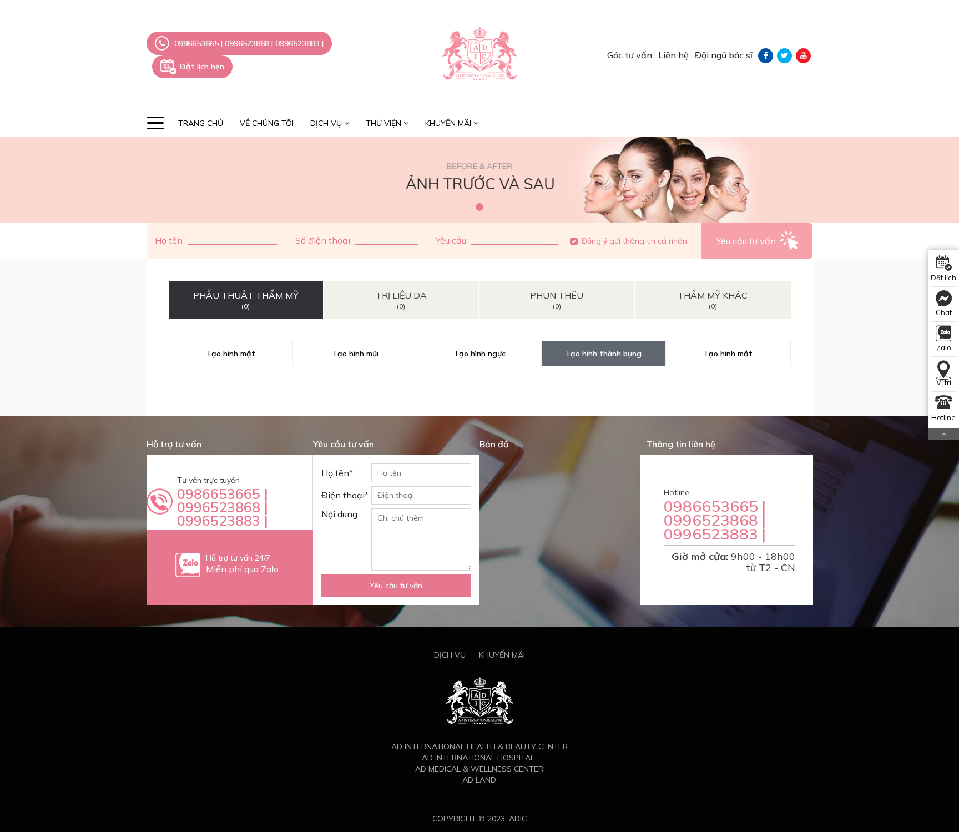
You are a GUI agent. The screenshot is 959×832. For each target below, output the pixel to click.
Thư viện (384, 123)
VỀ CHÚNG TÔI (267, 123)
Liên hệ (674, 54)
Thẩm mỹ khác (713, 300)
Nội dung (339, 514)
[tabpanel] (479, 180)
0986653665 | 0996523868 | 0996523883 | (222, 507)
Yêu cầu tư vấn (396, 586)
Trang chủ (200, 123)
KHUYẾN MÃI (449, 123)
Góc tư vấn (630, 54)
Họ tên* (337, 472)
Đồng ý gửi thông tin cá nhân (634, 241)
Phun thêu (556, 300)
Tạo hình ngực (479, 354)
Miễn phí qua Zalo (242, 568)
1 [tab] (479, 207)
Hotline (943, 417)
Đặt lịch (943, 277)
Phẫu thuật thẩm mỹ (246, 300)
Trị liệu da (401, 300)
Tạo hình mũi (355, 354)
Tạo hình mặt (230, 354)
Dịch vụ (327, 123)
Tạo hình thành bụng (603, 354)
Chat (944, 312)
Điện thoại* (345, 495)
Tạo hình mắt (728, 354)
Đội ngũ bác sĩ (724, 54)
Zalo (943, 347)
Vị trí (943, 382)
